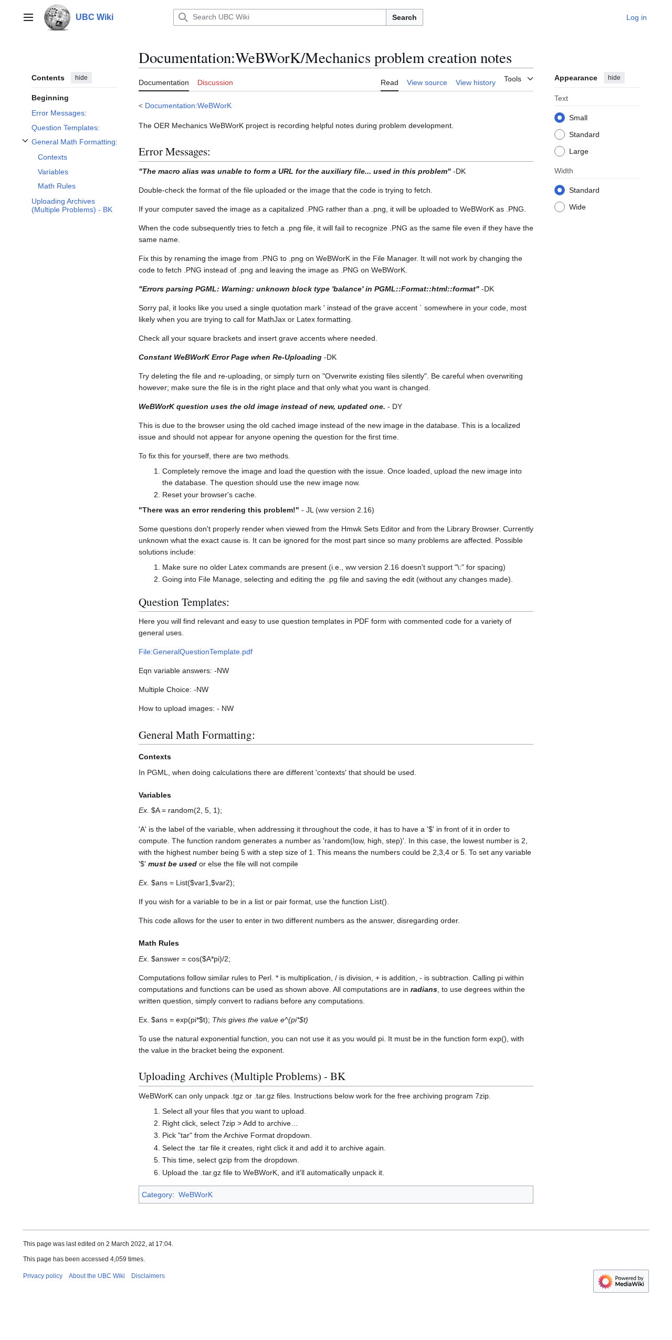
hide (81, 77)
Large (579, 150)
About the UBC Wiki (97, 1276)
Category (157, 1194)
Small (578, 117)
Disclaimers (148, 1276)
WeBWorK (195, 1194)
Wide (577, 206)
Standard (584, 134)
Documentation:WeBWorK (188, 105)
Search (404, 17)
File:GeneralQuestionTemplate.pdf (196, 651)
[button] (28, 17)
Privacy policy (42, 1276)
